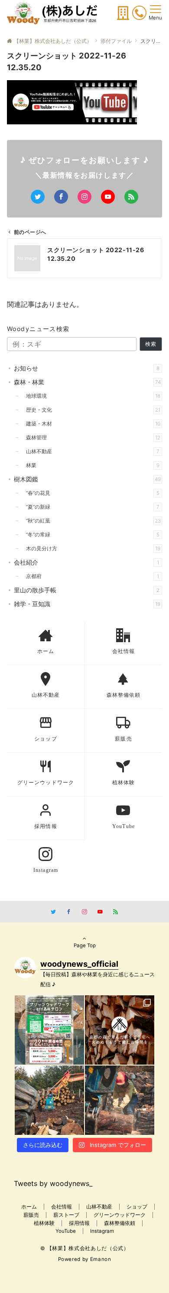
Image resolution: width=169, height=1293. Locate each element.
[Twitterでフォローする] (38, 197)
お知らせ (86, 368)
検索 (150, 344)
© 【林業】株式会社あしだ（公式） (84, 1248)
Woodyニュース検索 (38, 328)
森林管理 (90, 438)
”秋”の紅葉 (91, 521)
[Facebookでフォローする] (61, 197)
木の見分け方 (90, 549)
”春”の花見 (90, 493)
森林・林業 (87, 382)
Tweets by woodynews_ (53, 1183)
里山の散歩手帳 (86, 590)
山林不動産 (90, 451)
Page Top (85, 945)
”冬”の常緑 (90, 535)
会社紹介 (86, 562)
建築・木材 (90, 424)
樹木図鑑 (87, 479)
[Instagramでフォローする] (84, 197)
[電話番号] (139, 14)
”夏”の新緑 (90, 507)
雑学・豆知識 (87, 604)
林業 (90, 465)
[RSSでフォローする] (131, 197)
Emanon (100, 1259)
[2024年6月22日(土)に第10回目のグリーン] (49, 1030)
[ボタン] (123, 15)
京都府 (90, 576)
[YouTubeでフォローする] (108, 197)
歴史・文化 (90, 410)
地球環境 (90, 396)
